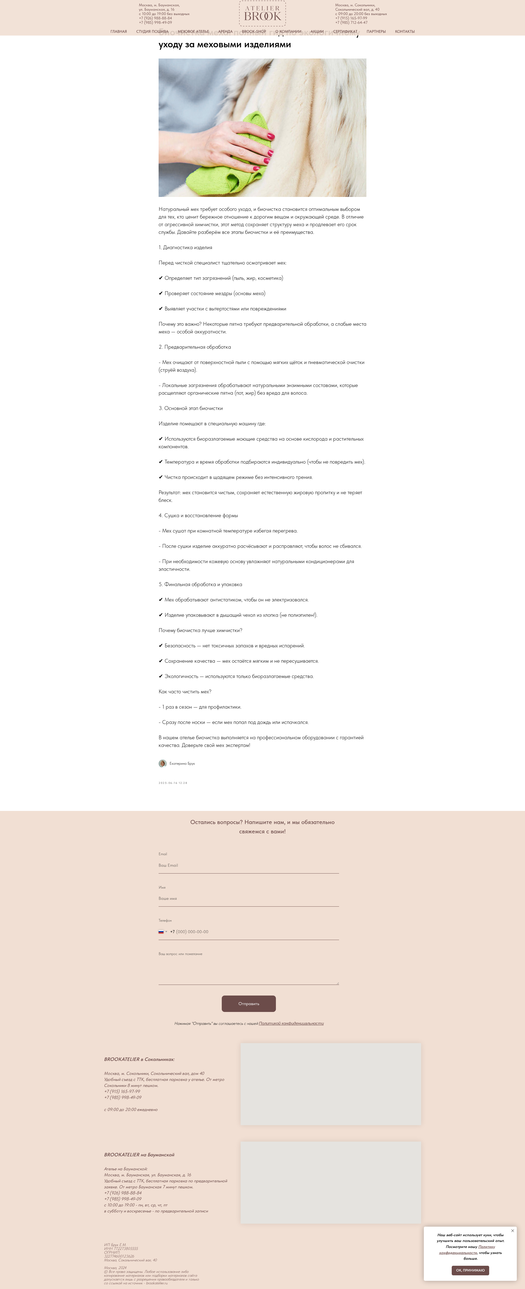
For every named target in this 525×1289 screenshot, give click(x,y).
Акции (317, 31)
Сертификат (345, 31)
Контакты (405, 31)
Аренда (225, 31)
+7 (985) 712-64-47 (351, 22)
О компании (288, 31)
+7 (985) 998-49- (153, 22)
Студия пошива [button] (152, 31)
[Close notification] (512, 1230)
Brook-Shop (254, 31)
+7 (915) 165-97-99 (351, 18)
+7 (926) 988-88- (153, 18)
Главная (118, 31)
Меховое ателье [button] (193, 31)
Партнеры (376, 31)
